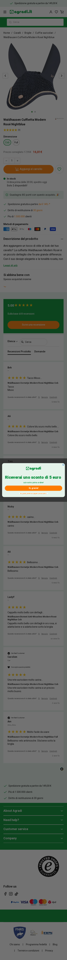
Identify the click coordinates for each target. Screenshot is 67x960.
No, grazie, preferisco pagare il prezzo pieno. (33, 493)
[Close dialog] (63, 464)
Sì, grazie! (33, 488)
